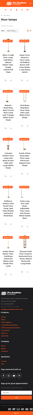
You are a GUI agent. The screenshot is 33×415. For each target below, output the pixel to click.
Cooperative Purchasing (9, 325)
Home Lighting (6, 322)
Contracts (4, 351)
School (3, 317)
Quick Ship (4, 336)
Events (3, 348)
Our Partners (5, 330)
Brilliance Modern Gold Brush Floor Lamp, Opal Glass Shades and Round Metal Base (8, 208)
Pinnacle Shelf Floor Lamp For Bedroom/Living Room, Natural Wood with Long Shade (26, 258)
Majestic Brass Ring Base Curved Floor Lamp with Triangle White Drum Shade (8, 112)
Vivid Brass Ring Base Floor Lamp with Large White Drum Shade (25, 111)
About (3, 346)
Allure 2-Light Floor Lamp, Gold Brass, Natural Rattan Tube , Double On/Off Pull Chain (8, 63)
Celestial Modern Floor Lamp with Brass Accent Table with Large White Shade (8, 160)
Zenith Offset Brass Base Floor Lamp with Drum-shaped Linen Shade (24, 159)
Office (3, 319)
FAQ (2, 364)
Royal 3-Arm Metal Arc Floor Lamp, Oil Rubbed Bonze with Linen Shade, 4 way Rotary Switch (24, 63)
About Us (4, 333)
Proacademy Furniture (17, 405)
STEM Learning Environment (10, 328)
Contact (4, 361)
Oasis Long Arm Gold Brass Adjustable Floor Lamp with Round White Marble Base (24, 209)
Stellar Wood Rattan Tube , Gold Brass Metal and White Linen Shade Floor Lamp (8, 259)
